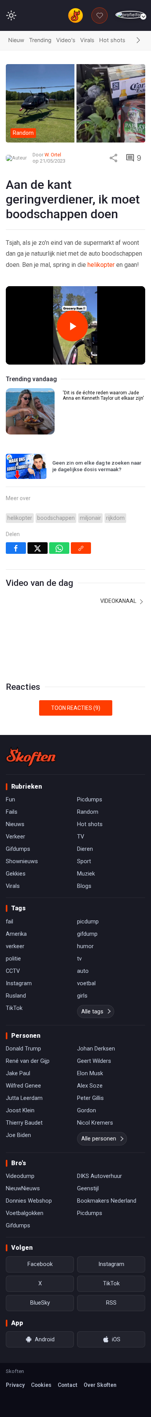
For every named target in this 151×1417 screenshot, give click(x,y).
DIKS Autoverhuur (99, 1176)
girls (82, 995)
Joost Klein (20, 1110)
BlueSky (40, 1302)
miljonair (90, 518)
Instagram (19, 983)
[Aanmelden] (130, 14)
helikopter (101, 264)
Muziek (86, 873)
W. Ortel (53, 155)
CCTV (13, 970)
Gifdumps (18, 848)
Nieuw (16, 40)
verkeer (15, 946)
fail (9, 921)
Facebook (40, 1264)
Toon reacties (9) (75, 708)
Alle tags (92, 1011)
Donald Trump (23, 1048)
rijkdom (115, 518)
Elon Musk (90, 1073)
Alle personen (98, 1138)
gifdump (87, 933)
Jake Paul (18, 1073)
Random (87, 811)
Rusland (16, 995)
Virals (87, 40)
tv (79, 958)
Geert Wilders (94, 1060)
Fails (11, 811)
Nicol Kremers (95, 1122)
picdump (88, 921)
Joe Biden (18, 1135)
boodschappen (56, 518)
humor (85, 946)
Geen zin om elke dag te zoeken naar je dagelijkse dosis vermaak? (96, 466)
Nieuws (15, 824)
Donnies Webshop (29, 1200)
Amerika (16, 933)
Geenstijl (88, 1188)
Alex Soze (90, 1085)
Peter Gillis (90, 1098)
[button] (138, 40)
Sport (84, 861)
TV (80, 836)
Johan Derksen (96, 1048)
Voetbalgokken (24, 1213)
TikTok (14, 1008)
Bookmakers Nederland (106, 1200)
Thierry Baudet (24, 1122)
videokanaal (118, 601)
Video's (66, 40)
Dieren (85, 848)
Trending (40, 40)
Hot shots (112, 40)
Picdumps (89, 799)
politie (13, 958)
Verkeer (15, 836)
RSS (111, 1302)
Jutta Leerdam (24, 1098)
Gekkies (16, 873)
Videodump (20, 1176)
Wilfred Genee (23, 1085)
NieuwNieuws (23, 1188)
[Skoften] (31, 757)
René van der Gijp (28, 1060)
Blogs (84, 885)
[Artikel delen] (113, 158)
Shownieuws (22, 861)
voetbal (86, 983)
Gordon (86, 1110)
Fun (10, 799)
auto (83, 970)
